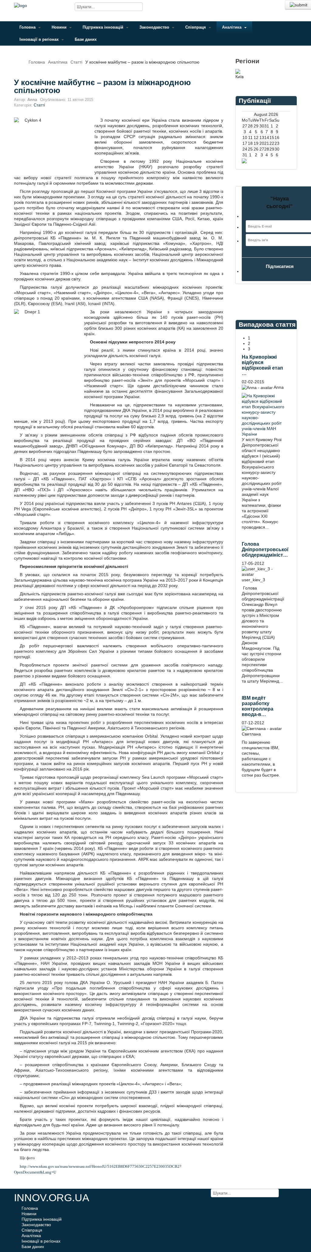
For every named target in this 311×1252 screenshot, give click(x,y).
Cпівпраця (196, 27)
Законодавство (154, 27)
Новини (60, 27)
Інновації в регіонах (39, 39)
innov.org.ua (51, 1197)
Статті (76, 62)
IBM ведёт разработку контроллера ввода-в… (257, 706)
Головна (28, 27)
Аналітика (232, 27)
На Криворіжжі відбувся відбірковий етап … (262, 365)
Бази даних (86, 39)
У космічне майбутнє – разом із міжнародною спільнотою (102, 86)
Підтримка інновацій (104, 27)
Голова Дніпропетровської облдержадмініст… (265, 549)
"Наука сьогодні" (279, 202)
